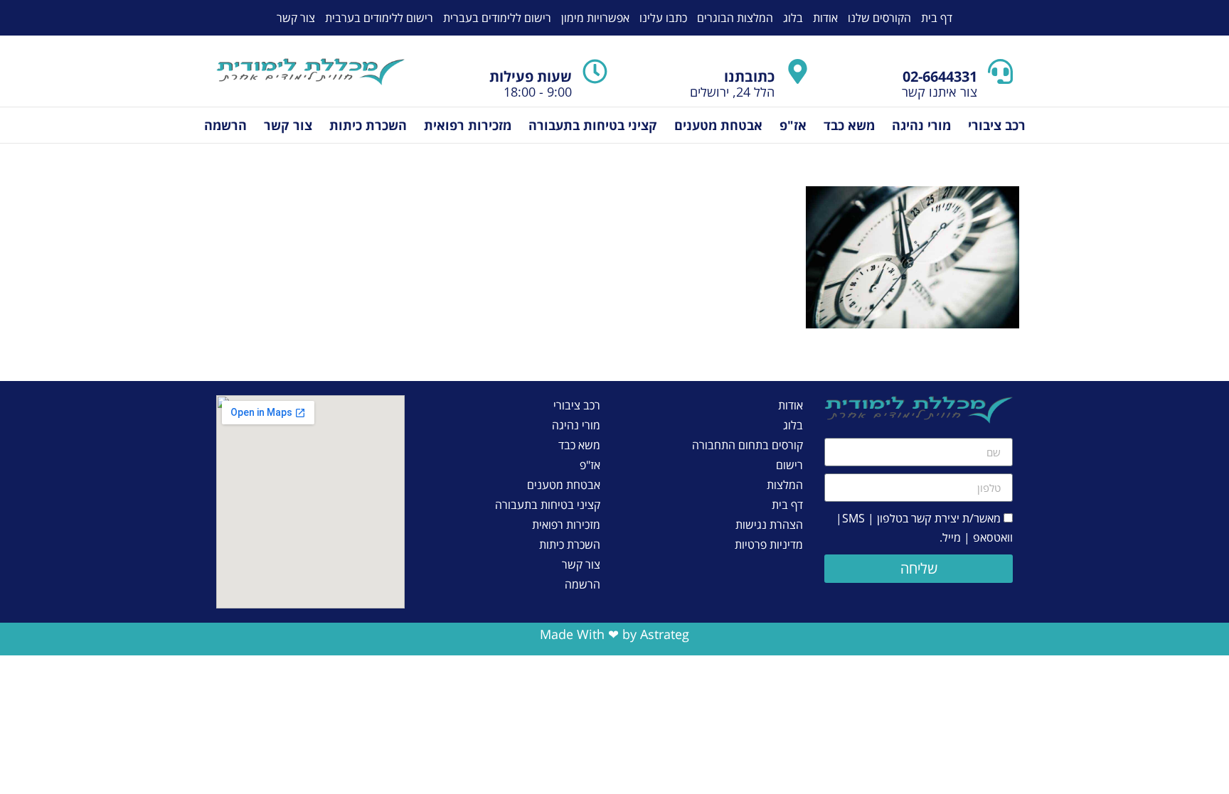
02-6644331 (940, 76)
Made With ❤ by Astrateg (614, 634)
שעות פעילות (530, 76)
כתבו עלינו (663, 18)
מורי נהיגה (921, 125)
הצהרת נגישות (769, 524)
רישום (789, 465)
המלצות (785, 485)
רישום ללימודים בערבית (379, 18)
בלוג (793, 18)
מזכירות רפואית (467, 125)
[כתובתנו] (797, 71)
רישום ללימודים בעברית (497, 18)
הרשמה (225, 125)
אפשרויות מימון (595, 18)
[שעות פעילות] (594, 71)
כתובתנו (749, 76)
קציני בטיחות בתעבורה (592, 125)
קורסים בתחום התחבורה (747, 445)
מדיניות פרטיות (769, 544)
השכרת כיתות (368, 125)
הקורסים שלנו (879, 18)
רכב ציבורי (997, 125)
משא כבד (849, 125)
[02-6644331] (1000, 71)
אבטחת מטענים (718, 125)
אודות (825, 18)
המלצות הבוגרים (735, 18)
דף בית (936, 18)
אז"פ (793, 125)
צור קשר (296, 18)
